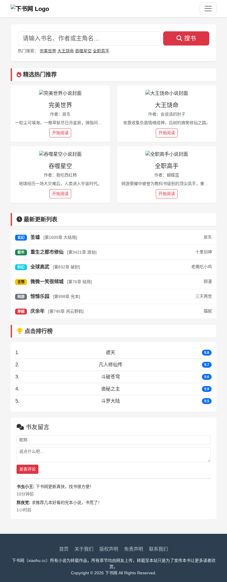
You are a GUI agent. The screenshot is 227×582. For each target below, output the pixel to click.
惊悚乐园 (39, 296)
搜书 (189, 38)
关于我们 (83, 549)
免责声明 (133, 549)
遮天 (110, 352)
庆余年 (37, 311)
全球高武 (39, 266)
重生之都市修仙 (47, 251)
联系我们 (158, 549)
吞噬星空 (83, 50)
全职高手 (101, 50)
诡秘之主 (110, 388)
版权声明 (108, 549)
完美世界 (48, 50)
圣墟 (35, 237)
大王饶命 (65, 50)
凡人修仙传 (110, 364)
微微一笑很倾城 (47, 281)
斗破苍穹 (110, 376)
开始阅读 (60, 132)
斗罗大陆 (110, 400)
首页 (64, 549)
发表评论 (27, 469)
